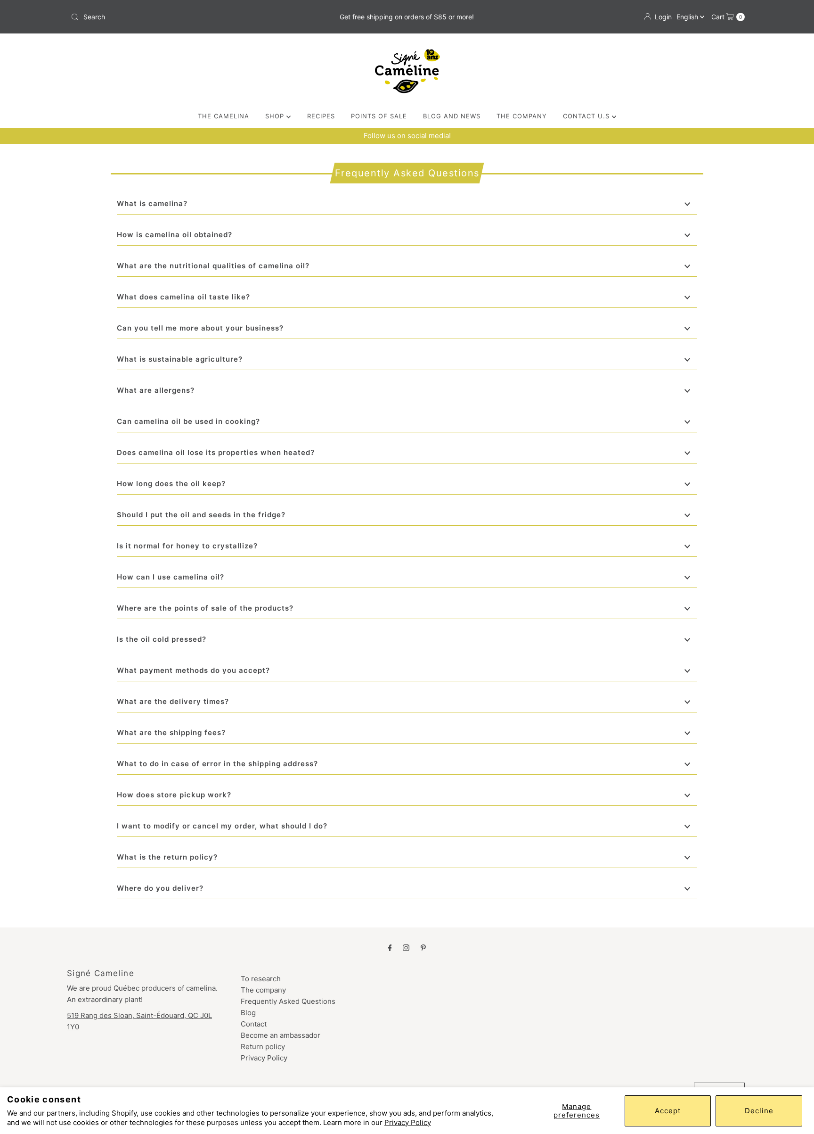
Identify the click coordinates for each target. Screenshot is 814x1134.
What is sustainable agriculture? (180, 359)
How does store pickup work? (174, 794)
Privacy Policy (407, 1122)
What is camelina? (152, 203)
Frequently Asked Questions (288, 1001)
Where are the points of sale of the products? (205, 608)
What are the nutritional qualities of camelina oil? (213, 265)
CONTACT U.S (587, 116)
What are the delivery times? (173, 701)
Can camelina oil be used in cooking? (188, 421)
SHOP (275, 116)
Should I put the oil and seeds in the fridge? (201, 514)
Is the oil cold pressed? (161, 639)
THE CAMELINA (223, 116)
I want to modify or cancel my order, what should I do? (222, 825)
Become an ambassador (280, 1035)
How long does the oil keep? (171, 483)
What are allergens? (156, 390)
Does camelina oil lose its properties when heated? (216, 452)
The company (263, 989)
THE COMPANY (522, 116)
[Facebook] (390, 947)
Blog (248, 1012)
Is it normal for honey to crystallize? (187, 545)
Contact (254, 1023)
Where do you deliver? (160, 888)
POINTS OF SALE (379, 116)
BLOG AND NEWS (451, 116)
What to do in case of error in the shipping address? (217, 763)
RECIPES (321, 116)
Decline (759, 1110)
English (688, 17)
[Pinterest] (423, 947)
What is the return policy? (167, 857)
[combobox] (178, 17)
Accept (668, 1110)
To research (261, 978)
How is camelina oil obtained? (174, 234)
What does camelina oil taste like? (183, 296)
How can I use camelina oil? (170, 576)
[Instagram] (406, 947)
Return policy (263, 1046)
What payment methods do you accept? (193, 670)
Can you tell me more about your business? (200, 327)
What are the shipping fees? (171, 732)
